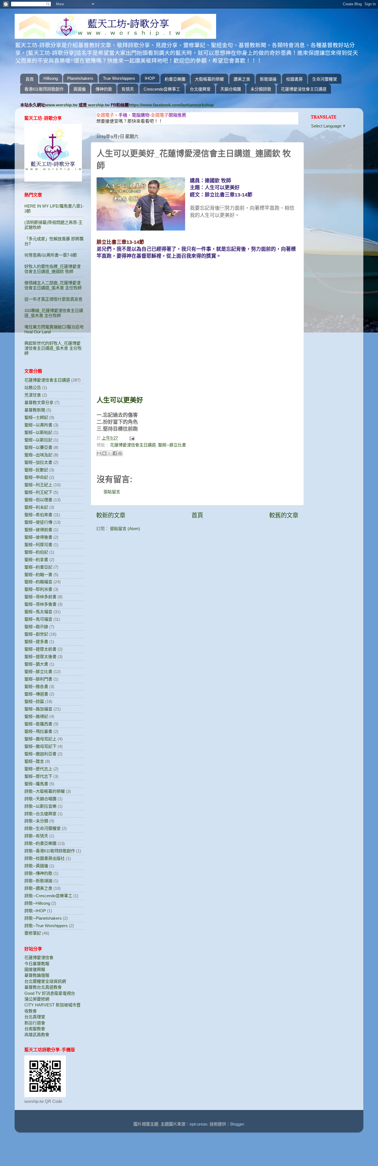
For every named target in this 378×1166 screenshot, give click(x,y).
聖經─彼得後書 (38, 537)
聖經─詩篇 (34, 701)
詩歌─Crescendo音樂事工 (48, 895)
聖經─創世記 (36, 634)
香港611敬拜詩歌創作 (44, 89)
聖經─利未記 (36, 507)
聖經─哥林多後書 (40, 604)
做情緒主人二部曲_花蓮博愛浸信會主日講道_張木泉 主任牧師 (53, 285)
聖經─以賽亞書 (38, 447)
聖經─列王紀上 (38, 484)
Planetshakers (80, 78)
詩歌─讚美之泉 (38, 888)
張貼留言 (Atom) (125, 528)
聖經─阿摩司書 (38, 544)
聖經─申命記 (36, 477)
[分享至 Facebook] (115, 453)
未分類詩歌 (260, 89)
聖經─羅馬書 (36, 783)
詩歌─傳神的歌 (38, 873)
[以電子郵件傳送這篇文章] (99, 453)
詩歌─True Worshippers (46, 925)
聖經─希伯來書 (38, 514)
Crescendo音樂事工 (162, 89)
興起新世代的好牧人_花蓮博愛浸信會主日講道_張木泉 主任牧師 (53, 348)
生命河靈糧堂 (324, 79)
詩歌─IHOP (35, 910)
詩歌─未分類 (36, 821)
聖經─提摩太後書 (40, 656)
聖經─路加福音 (38, 709)
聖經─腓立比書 (172, 445)
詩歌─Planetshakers (43, 918)
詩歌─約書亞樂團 (40, 843)
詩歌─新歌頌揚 (38, 880)
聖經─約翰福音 (38, 581)
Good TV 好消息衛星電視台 (49, 993)
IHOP (150, 78)
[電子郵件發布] (131, 438)
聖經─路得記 (36, 716)
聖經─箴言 (34, 761)
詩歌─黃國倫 (36, 865)
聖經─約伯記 (36, 552)
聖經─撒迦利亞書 (40, 753)
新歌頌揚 (268, 79)
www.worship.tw (61, 105)
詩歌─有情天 (36, 835)
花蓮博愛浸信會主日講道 (304, 89)
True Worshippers (119, 78)
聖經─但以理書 (38, 499)
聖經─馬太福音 (38, 611)
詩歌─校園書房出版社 (44, 858)
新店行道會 (34, 1023)
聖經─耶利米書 (38, 589)
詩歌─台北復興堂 (40, 813)
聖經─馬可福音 (38, 619)
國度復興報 (34, 969)
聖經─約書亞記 (38, 567)
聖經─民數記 (36, 469)
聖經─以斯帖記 (38, 432)
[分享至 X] (109, 453)
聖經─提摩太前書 (40, 649)
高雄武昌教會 (36, 1034)
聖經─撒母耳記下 (40, 746)
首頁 (29, 79)
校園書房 (294, 79)
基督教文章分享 (38, 402)
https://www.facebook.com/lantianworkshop (171, 105)
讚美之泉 (242, 79)
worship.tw (99, 105)
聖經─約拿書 (36, 559)
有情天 (127, 89)
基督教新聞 (34, 410)
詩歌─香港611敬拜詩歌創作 (49, 850)
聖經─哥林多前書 (40, 596)
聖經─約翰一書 (38, 574)
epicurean (198, 1124)
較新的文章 (110, 515)
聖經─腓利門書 (38, 679)
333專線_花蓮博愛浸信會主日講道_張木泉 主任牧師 (53, 313)
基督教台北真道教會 (43, 987)
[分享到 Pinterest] (120, 453)
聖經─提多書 (36, 641)
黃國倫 (79, 89)
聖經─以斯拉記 (38, 440)
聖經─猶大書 (36, 664)
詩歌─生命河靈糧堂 (42, 828)
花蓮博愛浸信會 (38, 957)
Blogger (237, 1124)
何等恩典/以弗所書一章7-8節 (50, 255)
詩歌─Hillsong (37, 903)
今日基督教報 (36, 963)
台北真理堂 (34, 1016)
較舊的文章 (283, 515)
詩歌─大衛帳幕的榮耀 (44, 791)
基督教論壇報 (36, 975)
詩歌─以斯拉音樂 (40, 806)
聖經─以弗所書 (38, 425)
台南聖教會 (34, 1028)
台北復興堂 (200, 89)
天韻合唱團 (230, 89)
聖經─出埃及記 (38, 454)
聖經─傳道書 (36, 694)
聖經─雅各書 (36, 686)
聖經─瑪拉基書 (38, 731)
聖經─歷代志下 (38, 776)
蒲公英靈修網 (36, 999)
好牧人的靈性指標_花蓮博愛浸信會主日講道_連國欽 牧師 (52, 269)
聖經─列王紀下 (38, 492)
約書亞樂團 (175, 79)
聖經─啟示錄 (36, 626)
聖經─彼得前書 (38, 529)
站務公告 (32, 387)
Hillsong (50, 78)
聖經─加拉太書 (38, 462)
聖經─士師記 (36, 417)
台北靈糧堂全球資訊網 (45, 981)
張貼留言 (111, 491)
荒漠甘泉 (32, 395)
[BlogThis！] (104, 453)
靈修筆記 (32, 933)
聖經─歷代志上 (38, 768)
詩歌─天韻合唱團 (40, 798)
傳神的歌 (103, 89)
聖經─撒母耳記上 (40, 739)
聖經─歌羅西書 (38, 724)
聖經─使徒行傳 (38, 522)
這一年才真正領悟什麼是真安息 (53, 299)
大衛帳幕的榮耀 (209, 79)
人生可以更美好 (120, 400)
